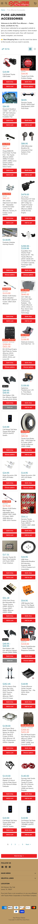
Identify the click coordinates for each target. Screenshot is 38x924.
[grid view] (30, 49)
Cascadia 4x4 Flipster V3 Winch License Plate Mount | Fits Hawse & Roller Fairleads (10, 782)
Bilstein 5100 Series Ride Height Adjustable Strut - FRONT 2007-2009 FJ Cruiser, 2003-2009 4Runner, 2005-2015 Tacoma (9, 514)
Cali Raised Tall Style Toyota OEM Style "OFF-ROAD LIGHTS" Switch (10, 823)
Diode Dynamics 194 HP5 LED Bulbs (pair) (10, 477)
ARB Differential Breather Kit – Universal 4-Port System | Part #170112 (26, 150)
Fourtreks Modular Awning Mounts (9, 243)
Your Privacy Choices (19, 918)
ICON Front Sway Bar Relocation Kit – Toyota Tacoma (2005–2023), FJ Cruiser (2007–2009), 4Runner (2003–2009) (9, 606)
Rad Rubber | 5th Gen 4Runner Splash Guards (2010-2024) (10, 397)
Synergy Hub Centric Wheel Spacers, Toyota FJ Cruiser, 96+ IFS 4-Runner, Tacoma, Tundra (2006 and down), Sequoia (28, 784)
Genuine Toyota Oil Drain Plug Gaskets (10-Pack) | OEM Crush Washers (9, 560)
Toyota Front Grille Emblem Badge (27, 77)
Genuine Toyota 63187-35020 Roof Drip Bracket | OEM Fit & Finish (27, 105)
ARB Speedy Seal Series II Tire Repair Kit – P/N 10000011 (28, 605)
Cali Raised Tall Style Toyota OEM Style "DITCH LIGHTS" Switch (10, 432)
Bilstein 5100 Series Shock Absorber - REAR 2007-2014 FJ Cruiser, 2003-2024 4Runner (10, 300)
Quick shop (9, 82)
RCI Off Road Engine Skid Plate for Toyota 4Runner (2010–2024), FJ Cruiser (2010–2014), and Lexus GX (10, 354)
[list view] (35, 49)
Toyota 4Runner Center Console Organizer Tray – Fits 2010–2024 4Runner (28, 690)
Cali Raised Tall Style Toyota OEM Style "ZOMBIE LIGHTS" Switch (28, 823)
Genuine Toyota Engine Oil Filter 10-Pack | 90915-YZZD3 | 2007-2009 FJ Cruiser (28, 523)
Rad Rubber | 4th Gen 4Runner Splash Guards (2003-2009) (10, 650)
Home (3, 10)
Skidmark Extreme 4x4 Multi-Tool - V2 (27, 343)
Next (27, 844)
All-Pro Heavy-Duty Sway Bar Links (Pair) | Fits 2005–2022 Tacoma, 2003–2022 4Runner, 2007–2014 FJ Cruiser (9, 692)
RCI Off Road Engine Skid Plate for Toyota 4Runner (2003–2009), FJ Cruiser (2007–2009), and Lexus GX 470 (28, 739)
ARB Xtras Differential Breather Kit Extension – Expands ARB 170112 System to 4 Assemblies (28, 564)
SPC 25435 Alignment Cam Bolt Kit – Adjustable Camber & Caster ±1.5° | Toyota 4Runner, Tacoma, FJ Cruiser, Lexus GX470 (10, 208)
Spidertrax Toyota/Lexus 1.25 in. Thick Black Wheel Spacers (27, 391)
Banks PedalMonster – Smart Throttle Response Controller (28, 648)
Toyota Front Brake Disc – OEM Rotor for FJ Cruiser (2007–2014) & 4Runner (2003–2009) (28, 442)
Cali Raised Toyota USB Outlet (9, 75)
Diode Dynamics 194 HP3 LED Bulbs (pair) (28, 477)
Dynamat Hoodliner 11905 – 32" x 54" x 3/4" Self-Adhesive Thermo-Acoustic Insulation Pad (10, 113)
